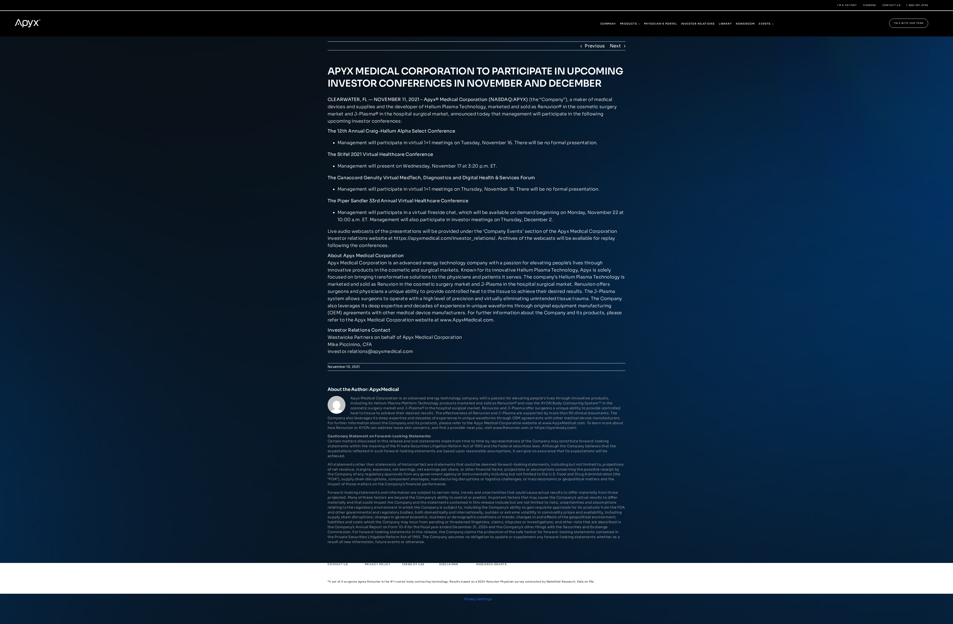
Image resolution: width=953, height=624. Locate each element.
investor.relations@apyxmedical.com (370, 351)
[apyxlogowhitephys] (31, 17)
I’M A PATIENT (847, 5)
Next (615, 46)
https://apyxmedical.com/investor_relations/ (445, 238)
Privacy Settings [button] (478, 599)
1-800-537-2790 (917, 5)
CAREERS (869, 5)
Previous (595, 46)
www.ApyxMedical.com (466, 320)
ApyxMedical (384, 389)
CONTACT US (892, 5)
